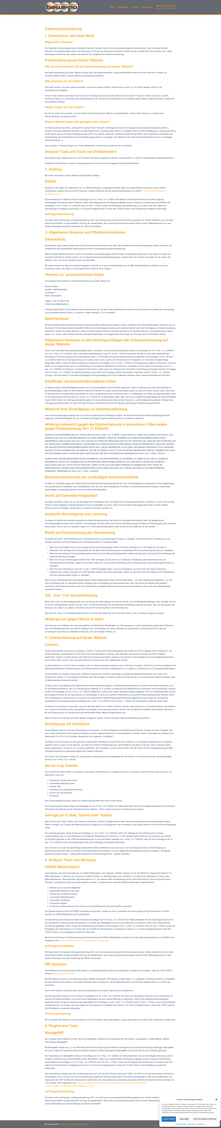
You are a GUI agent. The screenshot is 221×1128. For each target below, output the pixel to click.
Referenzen (123, 7)
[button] (216, 1099)
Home (112, 7)
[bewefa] (62, 7)
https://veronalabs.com (63, 973)
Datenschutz (192, 1124)
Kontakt (135, 7)
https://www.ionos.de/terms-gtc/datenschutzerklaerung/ (84, 940)
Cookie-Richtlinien (81, 1124)
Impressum (200, 1124)
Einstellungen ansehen (204, 1119)
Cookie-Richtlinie (180, 1124)
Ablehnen (184, 1119)
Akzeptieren (169, 1119)
